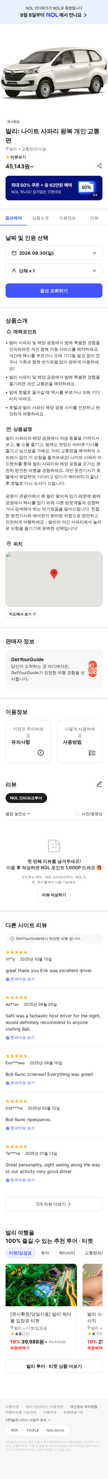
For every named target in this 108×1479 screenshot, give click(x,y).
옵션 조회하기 (54, 290)
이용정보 (67, 217)
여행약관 (49, 1412)
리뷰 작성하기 (54, 894)
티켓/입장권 (20, 1252)
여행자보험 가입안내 (21, 1412)
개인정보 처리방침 (83, 1406)
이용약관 (12, 1406)
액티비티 (67, 1252)
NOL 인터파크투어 (26, 798)
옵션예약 (13, 217)
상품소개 (40, 217)
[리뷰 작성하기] (99, 784)
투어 (45, 1252)
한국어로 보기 (23, 979)
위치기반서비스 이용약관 (44, 1406)
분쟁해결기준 (73, 1412)
